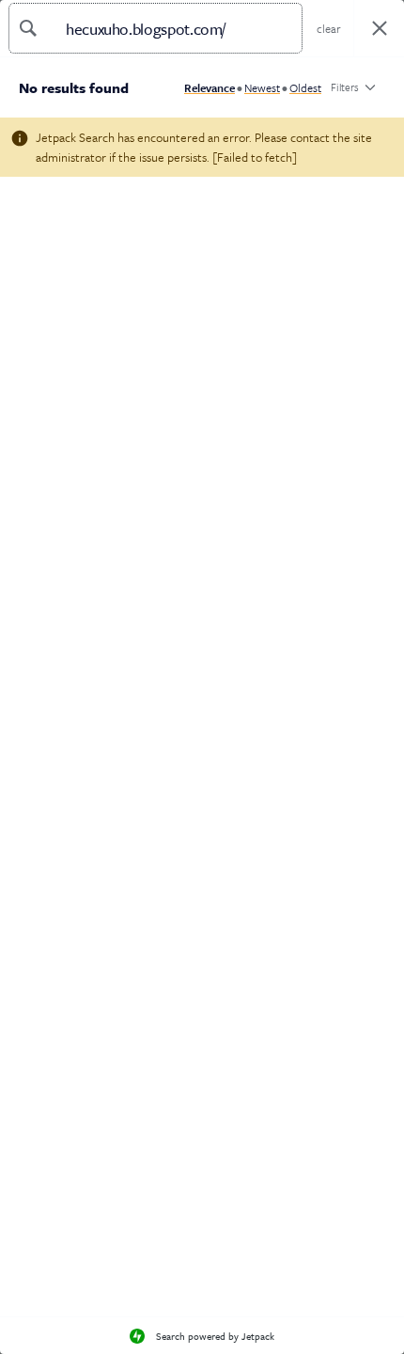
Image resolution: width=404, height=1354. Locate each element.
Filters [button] (344, 90)
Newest (262, 87)
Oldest (305, 87)
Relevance (209, 87)
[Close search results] (379, 28)
